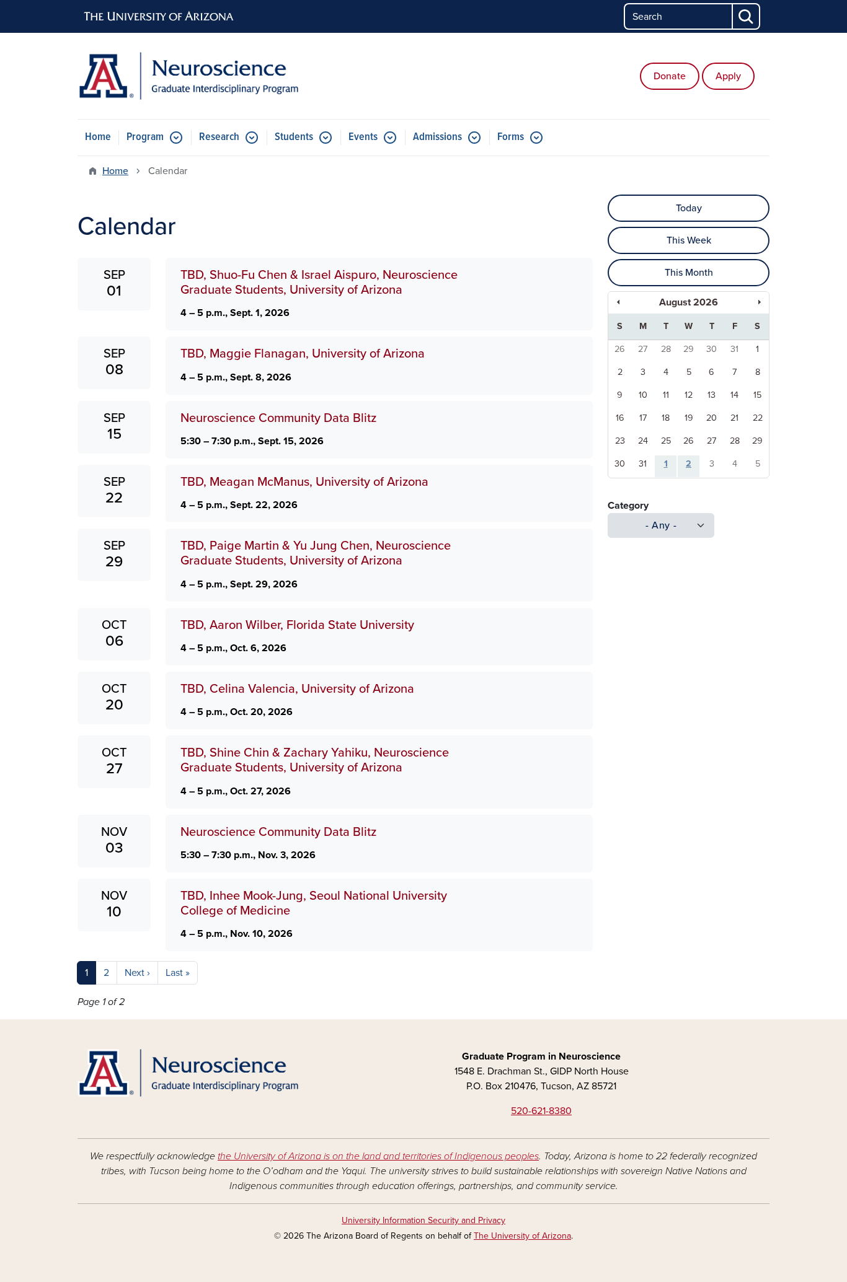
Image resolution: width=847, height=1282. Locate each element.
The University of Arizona (522, 1236)
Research (219, 137)
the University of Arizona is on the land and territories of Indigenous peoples (378, 1156)
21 (734, 418)
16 (620, 418)
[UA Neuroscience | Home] (188, 76)
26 (619, 349)
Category (628, 505)
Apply (728, 76)
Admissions (437, 137)
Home (98, 137)
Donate (670, 76)
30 (711, 349)
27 (642, 349)
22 (758, 418)
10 (643, 395)
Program (145, 137)
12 (689, 395)
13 (711, 395)
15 (757, 395)
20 (711, 418)
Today (689, 208)
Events (363, 137)
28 (666, 349)
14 (734, 395)
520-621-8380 (541, 1111)
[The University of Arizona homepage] (159, 16)
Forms (510, 137)
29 (688, 349)
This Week (689, 240)
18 (666, 418)
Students (294, 137)
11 (666, 395)
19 (689, 418)
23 (620, 441)
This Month (689, 272)
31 (734, 349)
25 (666, 441)
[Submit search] (746, 16)
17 (643, 418)
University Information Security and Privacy (423, 1220)
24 (643, 441)
